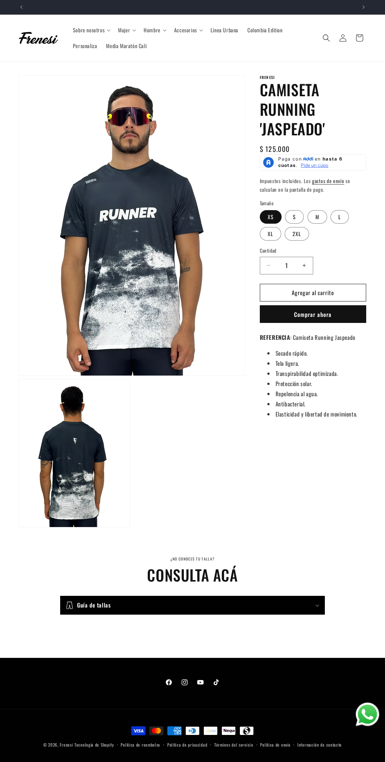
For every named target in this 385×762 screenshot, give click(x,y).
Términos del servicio (233, 745)
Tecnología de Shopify (94, 745)
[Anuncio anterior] (21, 7)
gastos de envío (328, 181)
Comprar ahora (313, 314)
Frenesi (66, 745)
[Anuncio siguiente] (363, 7)
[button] (91, 30)
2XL (297, 234)
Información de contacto (319, 745)
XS (271, 217)
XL (270, 234)
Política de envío (275, 745)
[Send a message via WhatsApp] (367, 714)
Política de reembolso (140, 745)
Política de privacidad (187, 745)
